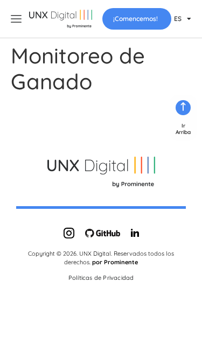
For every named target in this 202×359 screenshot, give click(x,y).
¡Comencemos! (135, 19)
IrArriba (183, 129)
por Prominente (115, 262)
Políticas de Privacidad (101, 277)
